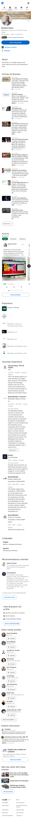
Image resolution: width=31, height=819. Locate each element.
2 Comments (11, 284)
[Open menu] (28, 21)
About (17, 799)
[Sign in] (28, 3)
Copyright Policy (20, 809)
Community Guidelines (7, 815)
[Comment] (14, 287)
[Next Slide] (29, 266)
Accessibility (5, 802)
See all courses (8, 791)
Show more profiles (8, 719)
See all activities (15, 295)
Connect (12, 638)
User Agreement (20, 802)
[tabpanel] (15, 265)
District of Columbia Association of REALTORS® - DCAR (17, 519)
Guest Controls (19, 812)
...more (22, 255)
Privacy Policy (5, 805)
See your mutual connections (15, 37)
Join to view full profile (12, 623)
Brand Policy (5, 812)
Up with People (13, 457)
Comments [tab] (13, 239)
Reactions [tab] (22, 239)
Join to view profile (15, 42)
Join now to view (9, 597)
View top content (15, 759)
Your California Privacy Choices (21, 806)
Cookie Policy (5, 809)
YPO (9, 370)
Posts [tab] (5, 239)
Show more (6, 223)
